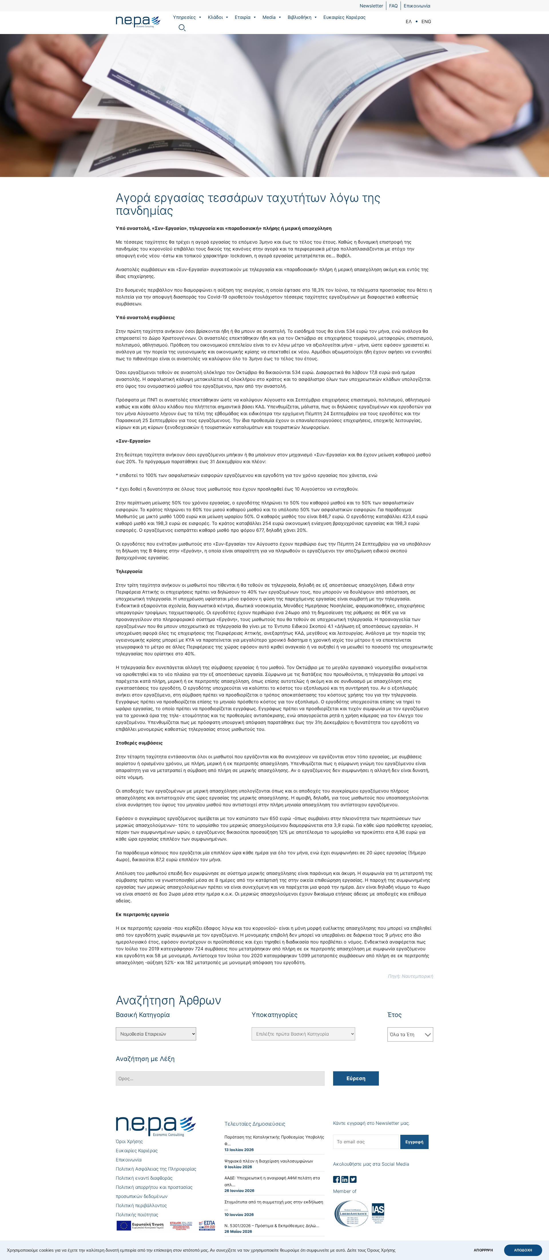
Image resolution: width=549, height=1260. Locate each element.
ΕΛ (409, 21)
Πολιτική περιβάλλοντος (141, 1205)
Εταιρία (242, 17)
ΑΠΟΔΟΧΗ (523, 1250)
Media (269, 17)
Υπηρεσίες (184, 17)
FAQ (393, 6)
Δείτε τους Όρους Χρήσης (371, 1250)
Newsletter (371, 6)
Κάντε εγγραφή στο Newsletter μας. (371, 1123)
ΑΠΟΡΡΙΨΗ (483, 1250)
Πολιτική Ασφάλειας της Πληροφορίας (156, 1169)
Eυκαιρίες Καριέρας (344, 17)
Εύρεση (356, 1078)
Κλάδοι (215, 17)
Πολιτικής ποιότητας (137, 1214)
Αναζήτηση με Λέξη (145, 1058)
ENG (426, 21)
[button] (200, 17)
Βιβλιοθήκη (299, 17)
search (182, 27)
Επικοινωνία (417, 6)
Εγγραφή (414, 1141)
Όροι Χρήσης (129, 1141)
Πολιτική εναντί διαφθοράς (144, 1178)
